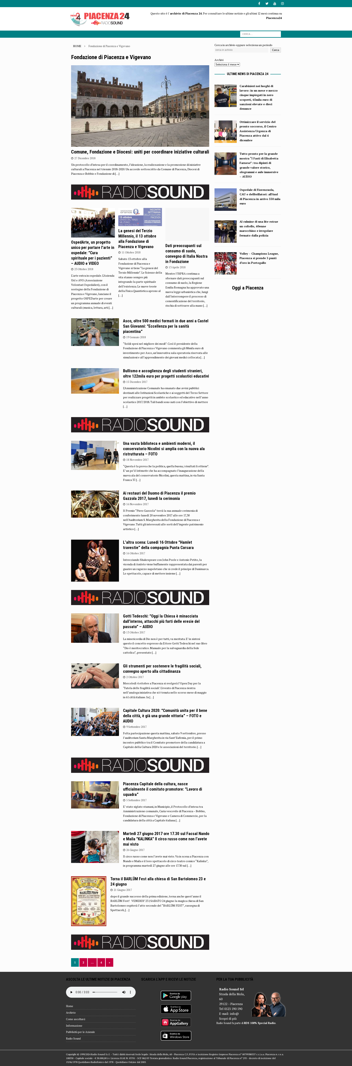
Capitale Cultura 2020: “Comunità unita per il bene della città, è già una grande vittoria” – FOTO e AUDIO (165, 716)
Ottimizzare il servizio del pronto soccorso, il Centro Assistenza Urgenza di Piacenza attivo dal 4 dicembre (258, 131)
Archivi (218, 60)
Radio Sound (73, 1038)
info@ (234, 1014)
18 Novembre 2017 (137, 460)
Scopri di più (227, 1018)
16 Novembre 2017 (137, 504)
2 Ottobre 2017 (135, 677)
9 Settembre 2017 (136, 727)
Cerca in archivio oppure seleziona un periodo (243, 45)
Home (69, 1006)
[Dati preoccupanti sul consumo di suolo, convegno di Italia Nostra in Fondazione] (187, 224)
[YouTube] (274, 3)
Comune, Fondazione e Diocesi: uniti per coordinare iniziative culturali (140, 152)
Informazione (74, 1025)
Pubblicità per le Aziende (80, 1032)
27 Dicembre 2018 (85, 158)
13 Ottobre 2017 (135, 632)
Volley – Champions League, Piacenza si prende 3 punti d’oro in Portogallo (259, 258)
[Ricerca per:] (260, 34)
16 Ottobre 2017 (135, 553)
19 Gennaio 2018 (136, 337)
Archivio (71, 1012)
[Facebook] (259, 3)
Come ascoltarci (75, 1019)
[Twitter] (267, 3)
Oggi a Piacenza (247, 288)
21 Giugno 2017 (123, 890)
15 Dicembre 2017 (136, 382)
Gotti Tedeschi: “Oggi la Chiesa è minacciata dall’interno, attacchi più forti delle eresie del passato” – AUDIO (161, 621)
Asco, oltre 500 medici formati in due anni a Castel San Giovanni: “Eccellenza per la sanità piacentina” (165, 326)
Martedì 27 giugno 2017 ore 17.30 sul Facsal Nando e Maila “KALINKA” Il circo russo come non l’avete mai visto (166, 839)
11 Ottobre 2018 (131, 252)
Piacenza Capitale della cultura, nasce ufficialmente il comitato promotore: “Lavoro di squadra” (162, 789)
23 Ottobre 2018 (83, 269)
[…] (117, 174)
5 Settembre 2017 (136, 800)
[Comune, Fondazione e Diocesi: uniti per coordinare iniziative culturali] (140, 106)
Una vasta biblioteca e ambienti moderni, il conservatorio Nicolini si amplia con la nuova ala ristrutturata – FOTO (164, 448)
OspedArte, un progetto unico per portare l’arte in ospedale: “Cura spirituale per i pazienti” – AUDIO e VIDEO (92, 253)
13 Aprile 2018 (177, 267)
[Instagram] (282, 3)
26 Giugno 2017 (135, 850)
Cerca (275, 50)
